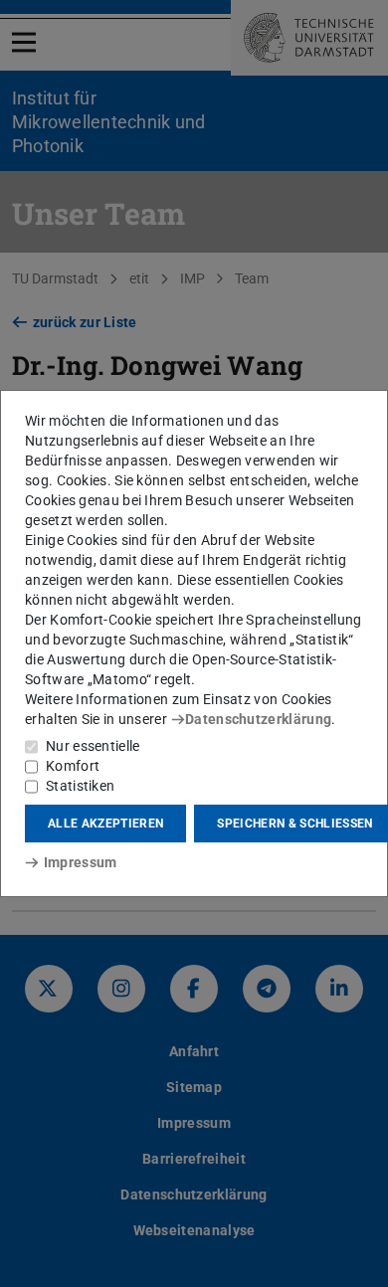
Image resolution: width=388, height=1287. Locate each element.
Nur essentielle (93, 746)
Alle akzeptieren (105, 823)
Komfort (72, 766)
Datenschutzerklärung (258, 719)
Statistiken (80, 786)
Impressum (80, 862)
